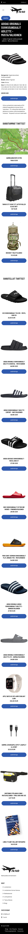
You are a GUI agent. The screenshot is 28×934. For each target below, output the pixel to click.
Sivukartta (20, 931)
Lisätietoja (14, 98)
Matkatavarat (8, 893)
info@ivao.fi (23, 2)
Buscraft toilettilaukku (14, 253)
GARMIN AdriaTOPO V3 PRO (14, 158)
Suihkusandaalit (5, 77)
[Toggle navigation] (3, 10)
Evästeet (20, 929)
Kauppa (5, 18)
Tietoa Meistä (8, 900)
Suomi (4, 2)
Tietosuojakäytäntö (10, 931)
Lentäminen (7, 887)
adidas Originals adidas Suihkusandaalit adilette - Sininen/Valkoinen (14, 606)
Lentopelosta (8, 897)
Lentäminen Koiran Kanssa (12, 890)
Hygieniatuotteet (14, 75)
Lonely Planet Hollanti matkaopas (14, 842)
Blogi (5, 903)
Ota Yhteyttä (13, 929)
